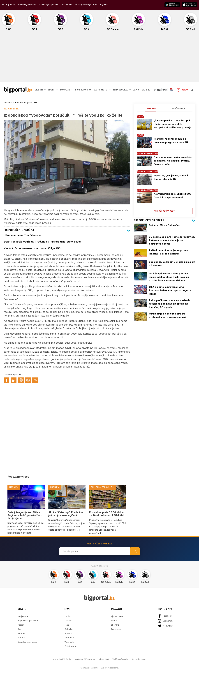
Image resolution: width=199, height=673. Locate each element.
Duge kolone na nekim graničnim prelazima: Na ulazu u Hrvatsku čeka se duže (173, 161)
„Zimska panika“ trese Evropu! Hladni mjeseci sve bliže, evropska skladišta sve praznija (172, 124)
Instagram (168, 620)
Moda (114, 620)
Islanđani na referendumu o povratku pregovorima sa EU (171, 140)
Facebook (167, 615)
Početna (8, 102)
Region (21, 624)
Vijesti (22, 608)
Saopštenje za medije (27, 642)
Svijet (20, 629)
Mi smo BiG (67, 4)
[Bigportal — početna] (18, 90)
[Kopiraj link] (35, 380)
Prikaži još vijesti (165, 211)
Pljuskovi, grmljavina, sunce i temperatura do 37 (171, 177)
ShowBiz (115, 624)
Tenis (67, 624)
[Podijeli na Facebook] (6, 380)
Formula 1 (69, 637)
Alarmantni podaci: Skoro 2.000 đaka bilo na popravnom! (173, 195)
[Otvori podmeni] (45, 90)
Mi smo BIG (104, 659)
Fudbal (68, 616)
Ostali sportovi (71, 646)
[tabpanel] (164, 163)
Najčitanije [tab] (178, 108)
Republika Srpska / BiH (26, 102)
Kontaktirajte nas (101, 4)
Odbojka (68, 629)
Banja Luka (23, 616)
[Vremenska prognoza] (159, 90)
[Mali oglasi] (164, 90)
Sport (68, 608)
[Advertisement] (99, 58)
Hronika (21, 633)
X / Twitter (167, 625)
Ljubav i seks (117, 616)
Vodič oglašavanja (82, 4)
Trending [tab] (150, 108)
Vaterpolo (69, 642)
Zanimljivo (116, 629)
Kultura (21, 637)
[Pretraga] (192, 90)
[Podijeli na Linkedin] (13, 380)
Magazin (116, 608)
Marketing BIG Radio (27, 4)
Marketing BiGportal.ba (49, 4)
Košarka (68, 620)
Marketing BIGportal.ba (84, 659)
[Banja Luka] (171, 90)
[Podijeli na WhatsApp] (28, 380)
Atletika (68, 633)
